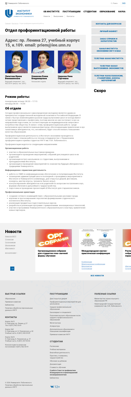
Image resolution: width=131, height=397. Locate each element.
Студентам (90, 11)
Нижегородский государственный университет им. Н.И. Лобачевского (108, 305)
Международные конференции (93, 264)
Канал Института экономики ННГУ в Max (109, 49)
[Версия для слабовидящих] (123, 3)
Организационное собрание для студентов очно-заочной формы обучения (53, 253)
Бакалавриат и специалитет (60, 312)
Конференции (87, 262)
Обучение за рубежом (58, 361)
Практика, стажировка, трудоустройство (59, 357)
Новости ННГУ (10, 236)
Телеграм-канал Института (108, 58)
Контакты (70, 16)
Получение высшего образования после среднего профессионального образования (65, 318)
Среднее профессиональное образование (60, 308)
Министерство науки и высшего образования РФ (106, 300)
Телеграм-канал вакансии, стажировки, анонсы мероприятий (108, 78)
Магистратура (55, 323)
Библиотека (9, 305)
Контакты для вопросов (108, 24)
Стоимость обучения (58, 367)
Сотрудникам (10, 242)
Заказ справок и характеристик (108, 40)
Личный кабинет (108, 31)
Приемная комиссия (13, 302)
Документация (55, 364)
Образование (107, 11)
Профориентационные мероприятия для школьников (65, 303)
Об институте (51, 11)
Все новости (97, 275)
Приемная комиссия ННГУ (60, 334)
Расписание (54, 346)
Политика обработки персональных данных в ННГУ (19, 309)
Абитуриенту (10, 248)
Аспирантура (55, 326)
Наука (121, 11)
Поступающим (71, 11)
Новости (46, 16)
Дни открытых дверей (58, 299)
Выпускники (58, 16)
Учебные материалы (58, 349)
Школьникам (10, 245)
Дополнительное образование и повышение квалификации (62, 330)
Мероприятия (87, 266)
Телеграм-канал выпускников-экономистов (108, 67)
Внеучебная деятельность (60, 353)
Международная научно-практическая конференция (96, 252)
